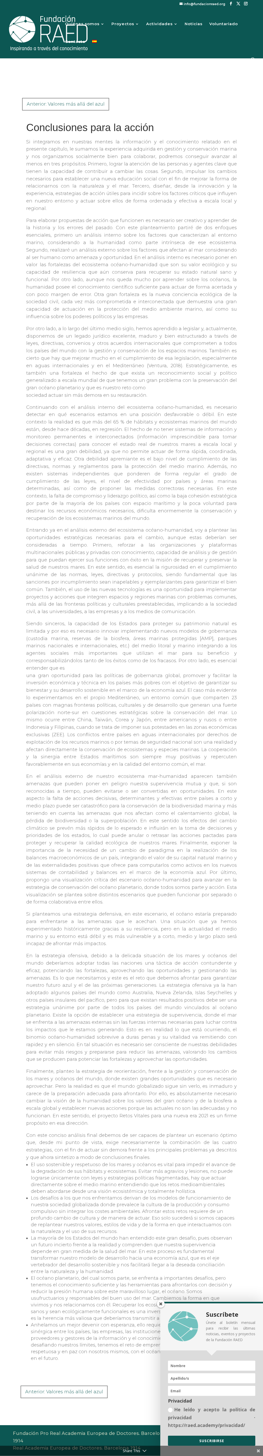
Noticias (193, 24)
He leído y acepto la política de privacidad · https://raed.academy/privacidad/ (211, 1417)
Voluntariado (223, 24)
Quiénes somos (82, 24)
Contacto (75, 42)
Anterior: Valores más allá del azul (66, 104)
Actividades (159, 24)
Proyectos (122, 24)
